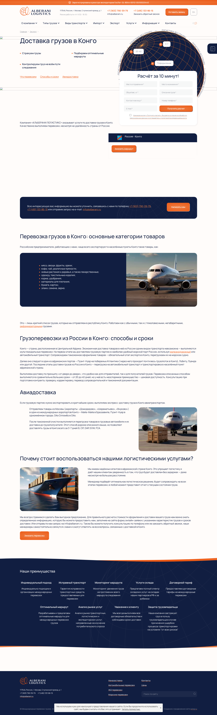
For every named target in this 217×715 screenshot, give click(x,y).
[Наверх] (210, 708)
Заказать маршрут (124, 148)
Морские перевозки (118, 694)
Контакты (145, 680)
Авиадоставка (70, 76)
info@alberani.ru (115, 14)
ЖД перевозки (115, 689)
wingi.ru (194, 709)
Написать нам (178, 207)
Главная (23, 31)
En (193, 12)
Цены (144, 685)
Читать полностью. (131, 709)
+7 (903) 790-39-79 (117, 10)
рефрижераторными (31, 326)
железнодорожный (180, 351)
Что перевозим (28, 76)
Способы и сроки (49, 76)
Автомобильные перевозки (121, 685)
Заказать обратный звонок (147, 14)
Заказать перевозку (34, 535)
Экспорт (33, 31)
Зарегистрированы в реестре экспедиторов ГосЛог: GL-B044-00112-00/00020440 (110, 2)
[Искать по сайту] (194, 23)
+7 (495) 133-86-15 (143, 10)
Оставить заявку (176, 12)
